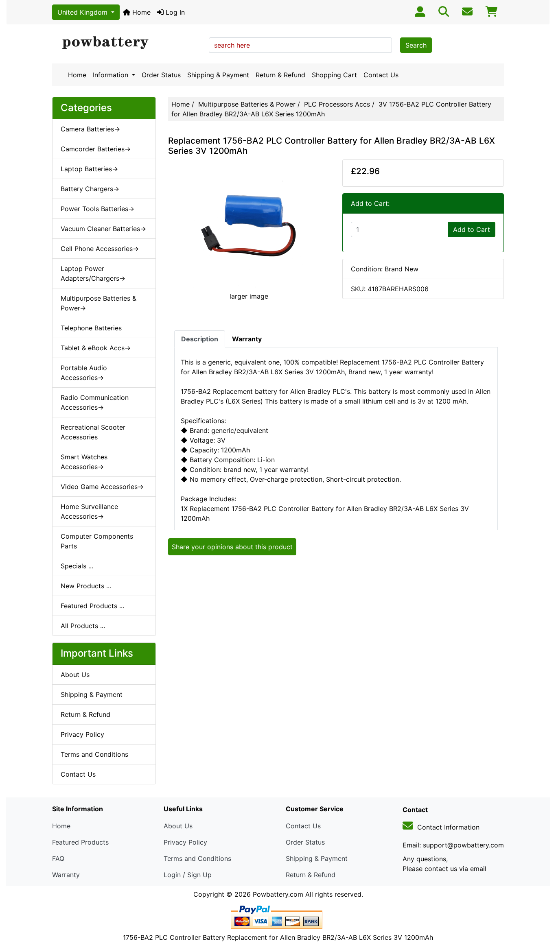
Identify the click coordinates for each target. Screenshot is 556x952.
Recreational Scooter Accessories (93, 432)
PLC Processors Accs (337, 104)
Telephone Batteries (91, 328)
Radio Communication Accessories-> (95, 402)
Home (140, 12)
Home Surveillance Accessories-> (89, 511)
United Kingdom (83, 12)
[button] (540, 911)
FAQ (58, 858)
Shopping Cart (334, 75)
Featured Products (80, 842)
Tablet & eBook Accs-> (96, 348)
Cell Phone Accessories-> (100, 249)
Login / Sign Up (188, 875)
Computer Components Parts (97, 541)
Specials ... (77, 566)
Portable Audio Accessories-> (84, 373)
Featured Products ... (92, 606)
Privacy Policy (82, 734)
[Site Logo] (128, 43)
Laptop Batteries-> (89, 169)
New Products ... (86, 586)
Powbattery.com (278, 894)
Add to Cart (471, 229)
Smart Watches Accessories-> (84, 462)
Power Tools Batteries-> (97, 209)
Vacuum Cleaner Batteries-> (103, 229)
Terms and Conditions (94, 754)
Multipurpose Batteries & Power (247, 104)
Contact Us (380, 75)
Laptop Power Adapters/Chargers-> (93, 273)
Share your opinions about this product (232, 547)
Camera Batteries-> (90, 129)
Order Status (161, 75)
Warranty (66, 875)
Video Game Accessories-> (102, 487)
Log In (174, 12)
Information (111, 75)
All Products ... (83, 626)
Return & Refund (280, 75)
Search (416, 45)
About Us (75, 674)
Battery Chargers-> (90, 189)
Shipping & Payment (218, 75)
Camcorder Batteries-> (96, 149)
